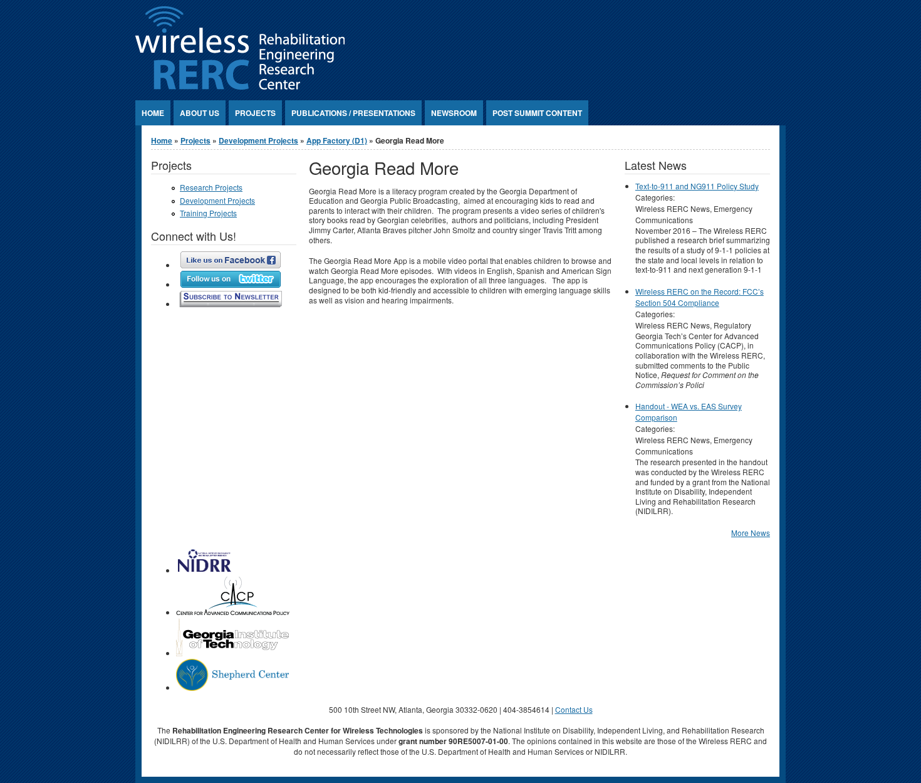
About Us (199, 112)
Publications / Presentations (353, 112)
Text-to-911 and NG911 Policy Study (697, 186)
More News (750, 532)
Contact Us (574, 709)
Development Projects (258, 140)
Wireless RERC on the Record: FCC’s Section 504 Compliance (699, 297)
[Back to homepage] (240, 86)
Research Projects (211, 187)
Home (153, 112)
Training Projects (208, 213)
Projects (255, 112)
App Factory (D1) (336, 140)
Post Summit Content (537, 112)
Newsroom (454, 112)
